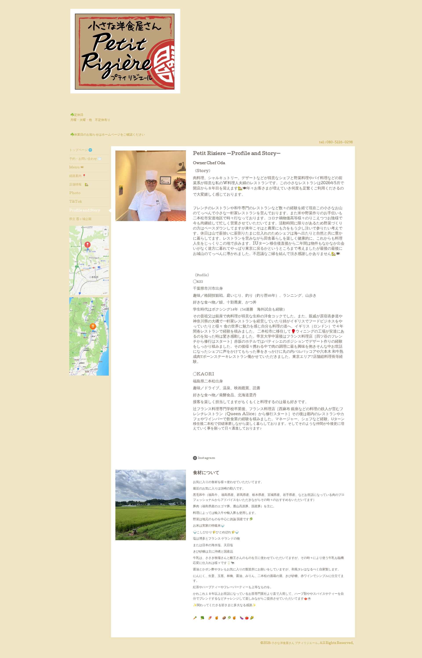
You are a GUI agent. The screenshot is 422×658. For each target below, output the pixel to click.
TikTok (75, 202)
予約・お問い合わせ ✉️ (85, 159)
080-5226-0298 (339, 142)
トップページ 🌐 (80, 150)
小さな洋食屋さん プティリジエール (294, 643)
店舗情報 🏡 (78, 185)
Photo (74, 193)
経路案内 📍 (77, 176)
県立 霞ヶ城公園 (82, 219)
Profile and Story (84, 211)
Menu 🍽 (76, 167)
